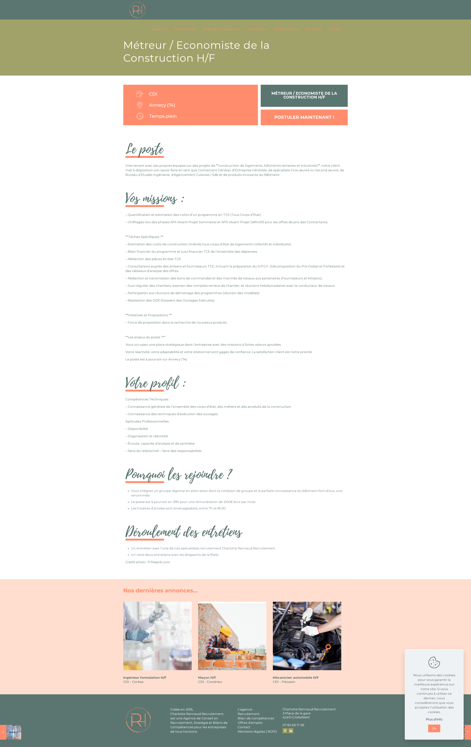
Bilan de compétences (256, 718)
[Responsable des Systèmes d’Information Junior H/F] (10, 732)
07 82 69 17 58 (293, 725)
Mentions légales (251, 731)
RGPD (272, 731)
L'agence (245, 709)
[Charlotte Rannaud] (137, 10)
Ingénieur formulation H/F (145, 677)
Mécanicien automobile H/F (296, 677)
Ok (434, 728)
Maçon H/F (207, 677)
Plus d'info (434, 719)
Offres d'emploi (250, 723)
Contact (244, 727)
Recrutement (249, 714)
